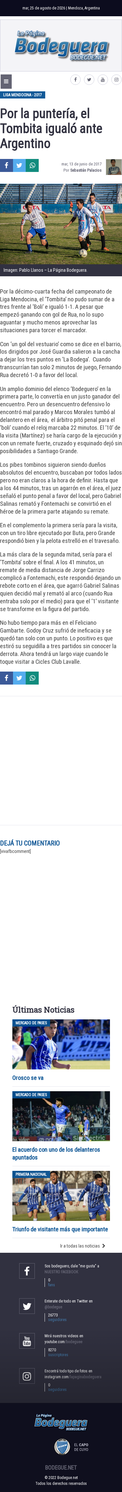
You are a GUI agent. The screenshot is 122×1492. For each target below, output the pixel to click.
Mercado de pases (31, 1023)
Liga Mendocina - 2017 (22, 95)
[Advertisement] (61, 760)
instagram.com (73, 1377)
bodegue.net (61, 1467)
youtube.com (63, 1342)
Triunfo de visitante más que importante (60, 1229)
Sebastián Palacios (86, 170)
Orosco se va (28, 1077)
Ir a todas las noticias (80, 1246)
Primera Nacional (31, 1174)
